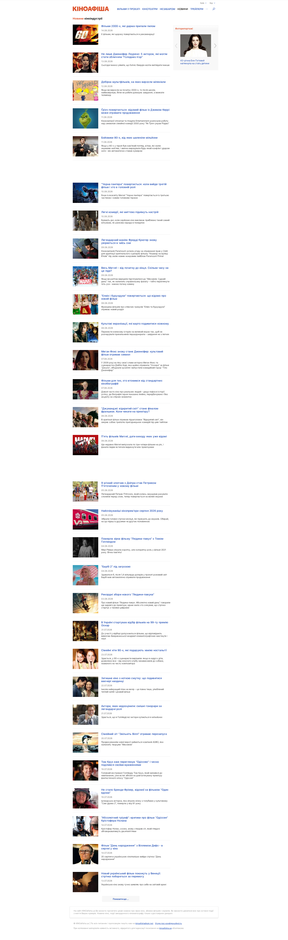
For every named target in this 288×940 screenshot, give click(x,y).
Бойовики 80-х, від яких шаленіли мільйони (129, 137)
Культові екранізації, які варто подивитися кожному (135, 323)
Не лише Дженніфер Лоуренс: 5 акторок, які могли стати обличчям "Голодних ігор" (134, 55)
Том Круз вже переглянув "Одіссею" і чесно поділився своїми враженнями (130, 763)
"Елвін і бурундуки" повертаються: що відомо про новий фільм (133, 297)
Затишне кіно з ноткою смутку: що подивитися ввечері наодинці (131, 680)
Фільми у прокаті (128, 8)
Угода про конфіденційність (168, 923)
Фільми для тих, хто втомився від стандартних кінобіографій (131, 382)
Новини (182, 8)
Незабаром (167, 8)
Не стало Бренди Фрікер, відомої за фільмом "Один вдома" (134, 791)
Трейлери (196, 8)
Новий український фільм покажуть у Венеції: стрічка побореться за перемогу (131, 875)
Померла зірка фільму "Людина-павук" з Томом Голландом (132, 540)
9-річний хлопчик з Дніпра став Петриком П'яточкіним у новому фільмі (128, 484)
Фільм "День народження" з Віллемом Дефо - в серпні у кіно (132, 847)
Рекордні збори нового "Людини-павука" (127, 594)
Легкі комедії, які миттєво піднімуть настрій (129, 212)
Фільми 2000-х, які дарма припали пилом (128, 26)
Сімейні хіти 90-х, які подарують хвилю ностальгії (134, 650)
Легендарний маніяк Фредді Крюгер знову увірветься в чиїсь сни (129, 241)
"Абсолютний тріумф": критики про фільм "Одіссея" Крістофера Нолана (134, 819)
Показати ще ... (121, 899)
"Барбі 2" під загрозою (115, 566)
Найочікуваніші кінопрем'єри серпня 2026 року (132, 510)
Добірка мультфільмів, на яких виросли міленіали (133, 81)
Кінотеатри (150, 8)
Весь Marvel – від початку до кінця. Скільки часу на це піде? (134, 269)
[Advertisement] (121, 169)
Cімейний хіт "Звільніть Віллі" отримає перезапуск (134, 733)
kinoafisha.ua (165, 928)
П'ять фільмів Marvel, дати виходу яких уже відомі (134, 436)
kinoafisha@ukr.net (144, 923)
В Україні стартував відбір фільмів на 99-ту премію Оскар (134, 624)
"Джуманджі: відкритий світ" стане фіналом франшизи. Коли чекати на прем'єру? (129, 410)
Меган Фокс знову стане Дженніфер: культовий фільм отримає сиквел (132, 353)
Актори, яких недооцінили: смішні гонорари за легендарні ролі (131, 708)
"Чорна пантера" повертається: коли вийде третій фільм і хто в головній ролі (133, 186)
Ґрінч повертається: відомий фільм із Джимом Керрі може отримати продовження (135, 111)
